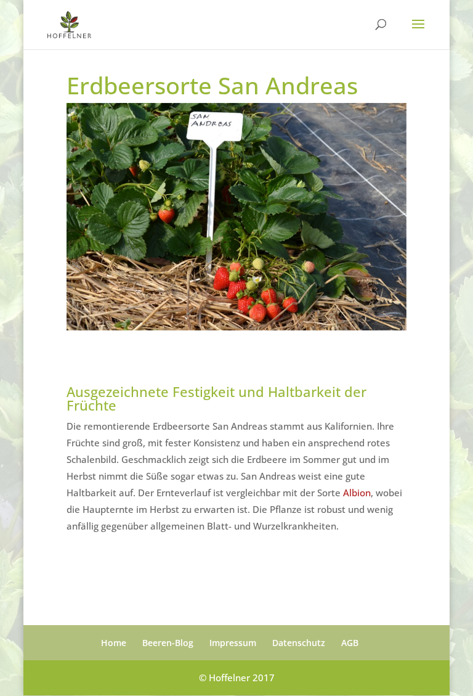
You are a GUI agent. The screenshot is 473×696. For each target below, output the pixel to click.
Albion (357, 492)
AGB (349, 643)
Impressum (232, 643)
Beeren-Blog (167, 643)
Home (113, 643)
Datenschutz (298, 643)
